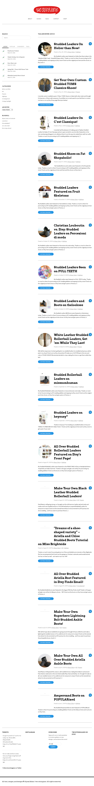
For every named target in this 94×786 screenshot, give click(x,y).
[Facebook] (55, 752)
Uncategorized (80, 586)
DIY (78, 500)
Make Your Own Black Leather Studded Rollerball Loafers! (70, 492)
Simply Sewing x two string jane (16, 57)
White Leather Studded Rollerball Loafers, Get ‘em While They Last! (71, 339)
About (30, 19)
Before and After (6, 89)
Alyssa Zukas (71, 52)
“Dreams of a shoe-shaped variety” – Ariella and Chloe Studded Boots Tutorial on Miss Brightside (63, 536)
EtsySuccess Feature (13, 51)
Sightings (78, 52)
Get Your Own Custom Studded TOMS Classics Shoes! (70, 84)
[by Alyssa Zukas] (47, 7)
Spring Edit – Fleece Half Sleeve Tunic (18, 69)
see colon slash (6, 125)
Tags (27, 46)
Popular (12, 46)
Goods (39, 19)
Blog (47, 19)
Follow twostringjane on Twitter (12, 768)
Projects (78, 92)
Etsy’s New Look (12, 63)
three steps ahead (6, 128)
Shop (65, 19)
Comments (20, 46)
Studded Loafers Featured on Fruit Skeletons (67, 191)
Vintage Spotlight (6, 101)
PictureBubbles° (6, 123)
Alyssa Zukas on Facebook (8, 118)
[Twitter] (52, 752)
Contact (56, 19)
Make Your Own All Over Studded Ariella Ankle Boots (69, 659)
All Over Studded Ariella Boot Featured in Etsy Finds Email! (70, 578)
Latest (5, 46)
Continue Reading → (46, 67)
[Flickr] (58, 752)
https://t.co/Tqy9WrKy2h (10, 744)
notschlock (4, 121)
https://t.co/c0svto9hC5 (10, 760)
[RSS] (50, 752)
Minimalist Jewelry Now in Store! (16, 75)
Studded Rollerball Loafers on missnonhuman (68, 378)
